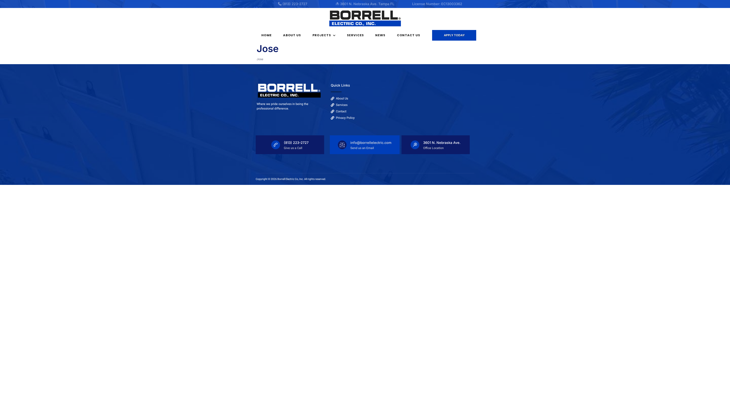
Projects (322, 35)
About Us (292, 35)
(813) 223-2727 (296, 143)
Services (355, 35)
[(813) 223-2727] (275, 144)
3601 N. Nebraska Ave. (441, 143)
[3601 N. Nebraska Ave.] (415, 144)
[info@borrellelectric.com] (342, 144)
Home (266, 35)
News (380, 35)
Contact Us (408, 35)
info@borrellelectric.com (370, 143)
